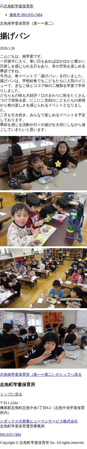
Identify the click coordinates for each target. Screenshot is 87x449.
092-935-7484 (10, 434)
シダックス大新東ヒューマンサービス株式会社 (39, 421)
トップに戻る (11, 394)
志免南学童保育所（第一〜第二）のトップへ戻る (41, 374)
